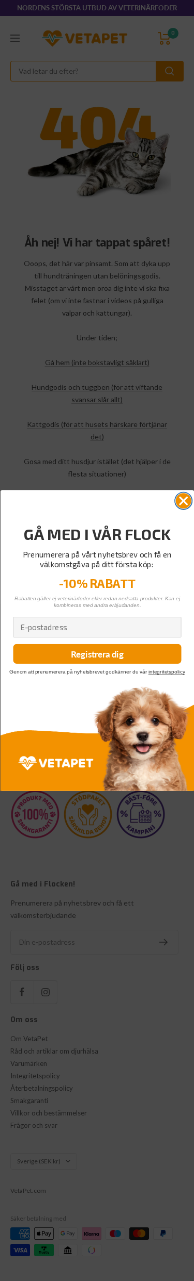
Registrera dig (97, 654)
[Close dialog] (183, 500)
